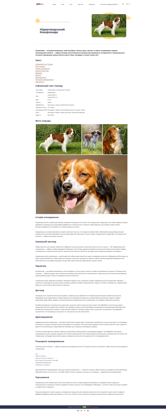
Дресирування (40, 77)
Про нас (80, 4)
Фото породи (40, 66)
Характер (38, 73)
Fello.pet (42, 22)
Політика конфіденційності (109, 4)
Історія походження (42, 68)
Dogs (54, 4)
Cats (62, 4)
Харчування (39, 82)
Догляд (38, 75)
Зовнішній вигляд (42, 71)
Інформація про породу (44, 64)
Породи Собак (49, 22)
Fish (71, 4)
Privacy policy (94, 407)
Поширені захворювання (44, 79)
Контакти (92, 4)
